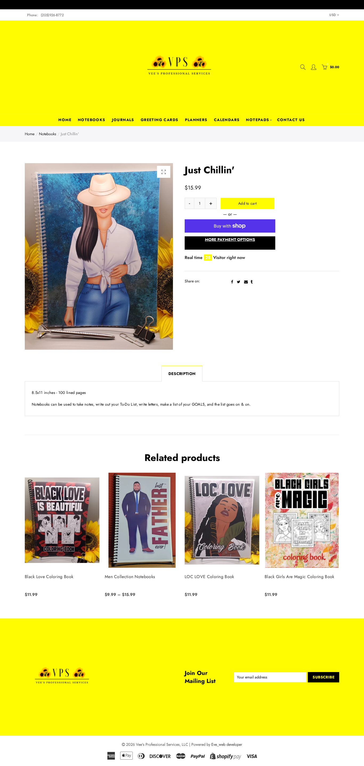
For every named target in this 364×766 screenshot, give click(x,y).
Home (64, 119)
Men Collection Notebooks (130, 576)
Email (246, 282)
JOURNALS (123, 119)
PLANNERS (196, 119)
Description (182, 373)
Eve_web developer (226, 744)
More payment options (230, 239)
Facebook (232, 282)
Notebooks (92, 119)
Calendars (227, 119)
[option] (99, 256)
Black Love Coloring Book (49, 576)
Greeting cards (160, 119)
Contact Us (291, 119)
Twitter (238, 282)
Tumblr (251, 282)
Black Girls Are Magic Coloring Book (299, 576)
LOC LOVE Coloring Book (209, 576)
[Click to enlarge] (163, 172)
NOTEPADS (257, 119)
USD (332, 15)
